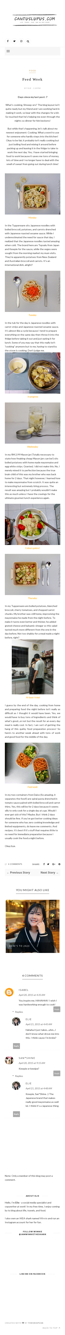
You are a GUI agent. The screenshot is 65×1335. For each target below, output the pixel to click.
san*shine (27, 1058)
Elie (29, 1019)
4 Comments (15, 864)
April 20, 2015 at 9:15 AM (32, 1062)
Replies (19, 1011)
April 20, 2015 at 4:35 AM (32, 994)
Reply (56, 1009)
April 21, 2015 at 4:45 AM (39, 1024)
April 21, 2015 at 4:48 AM (39, 1088)
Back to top (50, 1328)
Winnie (43, 1218)
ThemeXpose (36, 1323)
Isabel (24, 990)
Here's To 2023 (19, 946)
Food (32, 70)
